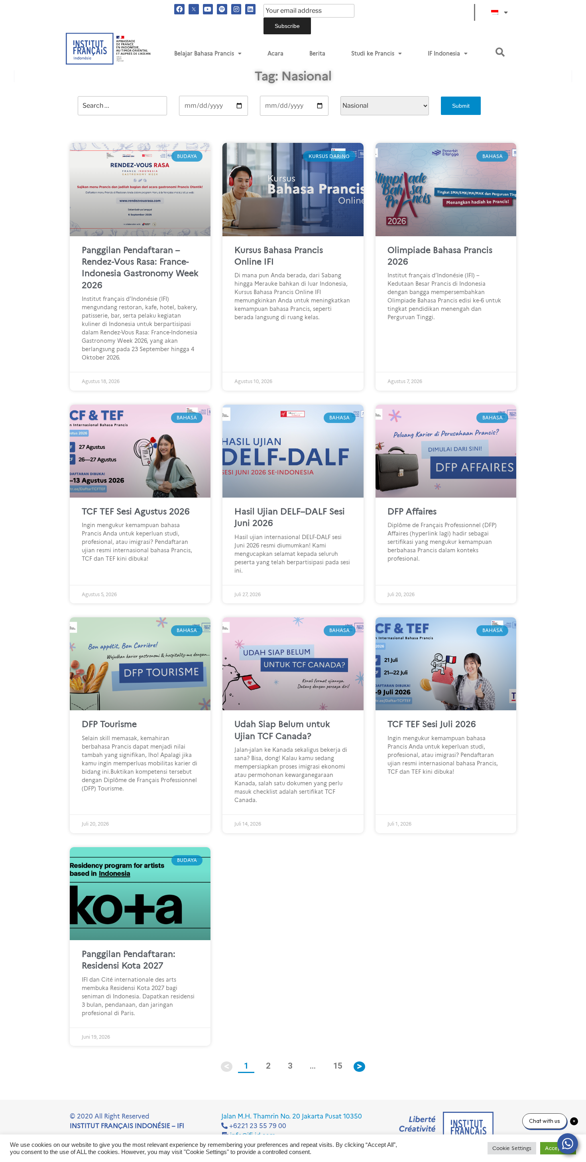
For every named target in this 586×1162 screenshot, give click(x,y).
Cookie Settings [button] (511, 1148)
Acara (275, 53)
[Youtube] (208, 9)
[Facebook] (179, 9)
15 (340, 1063)
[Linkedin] (250, 9)
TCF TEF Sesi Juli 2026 (431, 724)
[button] (500, 52)
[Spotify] (222, 9)
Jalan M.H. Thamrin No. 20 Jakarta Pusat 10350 (291, 1116)
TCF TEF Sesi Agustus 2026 (136, 511)
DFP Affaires (412, 511)
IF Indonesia (444, 53)
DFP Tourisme (109, 724)
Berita (317, 53)
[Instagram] (236, 9)
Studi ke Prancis (372, 53)
